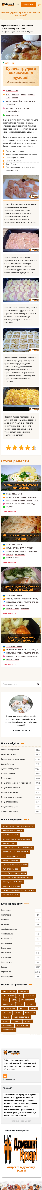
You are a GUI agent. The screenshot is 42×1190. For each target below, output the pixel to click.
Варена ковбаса (9, 991)
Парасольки (30, 1013)
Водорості (24, 991)
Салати (9, 507)
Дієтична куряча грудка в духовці (21, 537)
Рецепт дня (28, 5)
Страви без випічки (9, 811)
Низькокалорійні (14, 101)
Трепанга (27, 1021)
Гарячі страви (12, 115)
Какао (5, 1000)
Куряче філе (33, 497)
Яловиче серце (9, 1030)
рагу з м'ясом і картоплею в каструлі (17, 877)
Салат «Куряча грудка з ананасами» (21, 486)
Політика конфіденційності (21, 1121)
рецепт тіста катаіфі (10, 860)
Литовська (6, 957)
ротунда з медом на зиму (12, 882)
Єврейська (5, 910)
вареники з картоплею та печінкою (16, 839)
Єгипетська (6, 915)
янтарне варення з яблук (13, 830)
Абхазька (5, 924)
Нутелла (23, 1008)
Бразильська (6, 943)
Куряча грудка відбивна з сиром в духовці (21, 588)
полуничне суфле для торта (13, 856)
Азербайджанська (9, 929)
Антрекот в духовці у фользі (21, 1169)
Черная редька (22, 1025)
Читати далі (8, 512)
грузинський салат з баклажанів (15, 852)
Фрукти (15, 94)
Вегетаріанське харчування (19, 500)
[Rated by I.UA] (9, 1080)
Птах (8, 94)
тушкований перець (11, 895)
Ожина (33, 1008)
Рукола (5, 1021)
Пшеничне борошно (21, 1017)
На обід (9, 108)
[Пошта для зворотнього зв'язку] (5, 1076)
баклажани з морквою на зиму (15, 865)
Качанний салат (27, 1000)
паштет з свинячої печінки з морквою (17, 847)
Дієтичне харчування (16, 551)
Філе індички (7, 1025)
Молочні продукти (22, 599)
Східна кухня (12, 90)
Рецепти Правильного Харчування (16, 783)
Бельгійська (6, 938)
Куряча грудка (26, 548)
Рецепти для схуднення (11, 797)
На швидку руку (34, 504)
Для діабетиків (7, 764)
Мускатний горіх (9, 1008)
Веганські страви (8, 754)
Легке (20, 1004)
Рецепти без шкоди (9, 792)
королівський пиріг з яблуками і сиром (18, 826)
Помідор (6, 1017)
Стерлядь (16, 1021)
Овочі (9, 599)
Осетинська (6, 962)
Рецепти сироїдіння (9, 802)
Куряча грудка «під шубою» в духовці (21, 638)
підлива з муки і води (11, 869)
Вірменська (6, 953)
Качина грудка (8, 1004)
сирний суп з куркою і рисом (14, 873)
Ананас (15, 97)
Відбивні (25, 609)
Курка (23, 94)
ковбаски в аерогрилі (11, 886)
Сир (33, 650)
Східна (4, 967)
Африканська (7, 934)
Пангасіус (7, 1013)
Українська (6, 972)
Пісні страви (6, 778)
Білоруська (6, 948)
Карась (14, 1000)
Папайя (18, 1013)
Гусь (20, 996)
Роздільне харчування (10, 807)
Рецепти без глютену (10, 788)
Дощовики (30, 996)
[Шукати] (38, 684)
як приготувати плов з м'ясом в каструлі (18, 890)
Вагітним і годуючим (10, 750)
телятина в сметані (10, 835)
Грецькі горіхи (8, 996)
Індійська (5, 920)
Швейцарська (7, 976)
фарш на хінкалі (9, 843)
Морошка (30, 1004)
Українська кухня (14, 494)
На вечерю (19, 108)
